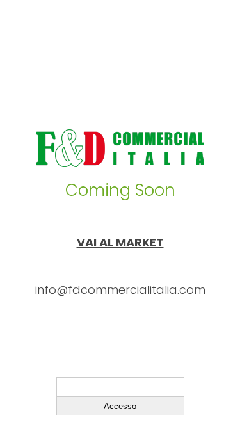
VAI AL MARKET (120, 242)
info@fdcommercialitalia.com (120, 290)
